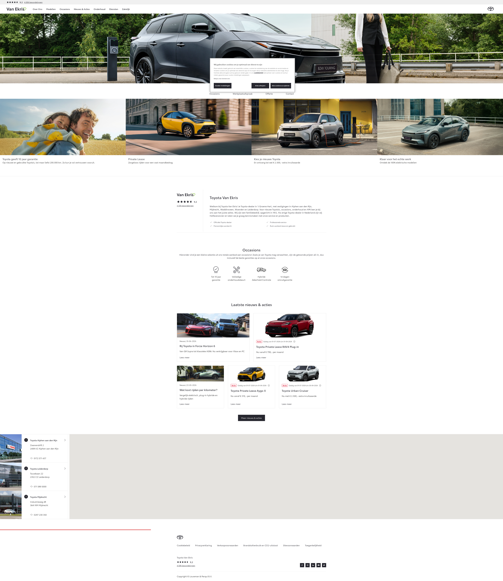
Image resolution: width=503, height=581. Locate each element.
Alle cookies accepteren (281, 85)
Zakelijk (126, 8)
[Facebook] (302, 565)
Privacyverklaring (203, 545)
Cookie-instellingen (222, 85)
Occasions (65, 8)
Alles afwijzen (260, 85)
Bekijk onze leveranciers (222, 78)
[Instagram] (307, 565)
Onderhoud (99, 8)
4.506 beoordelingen (33, 2)
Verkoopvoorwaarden (227, 545)
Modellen (51, 8)
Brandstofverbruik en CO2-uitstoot (260, 545)
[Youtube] (318, 565)
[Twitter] (324, 565)
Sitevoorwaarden (291, 545)
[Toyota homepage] (491, 9)
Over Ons (37, 8)
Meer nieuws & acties (251, 417)
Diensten (113, 8)
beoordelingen (185, 205)
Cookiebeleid (183, 545)
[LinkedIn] (313, 565)
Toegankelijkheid (313, 545)
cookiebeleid (258, 73)
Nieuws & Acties (82, 8)
